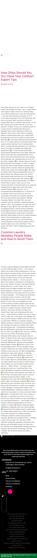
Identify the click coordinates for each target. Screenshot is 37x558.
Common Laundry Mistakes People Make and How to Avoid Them (17, 235)
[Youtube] (16, 491)
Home (2, 1)
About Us (9, 1)
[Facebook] (4, 491)
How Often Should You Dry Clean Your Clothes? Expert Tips (17, 76)
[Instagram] (10, 491)
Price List (17, 14)
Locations (25, 14)
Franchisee (19, 1)
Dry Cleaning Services (18, 5)
